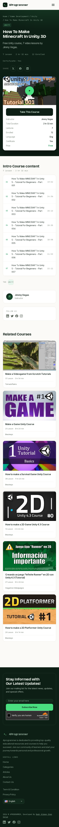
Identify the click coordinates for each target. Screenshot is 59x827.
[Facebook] (16, 316)
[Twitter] (12, 316)
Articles (6, 772)
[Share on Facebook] (20, 68)
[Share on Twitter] (13, 68)
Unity (34, 16)
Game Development (19, 16)
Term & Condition (11, 789)
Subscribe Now (29, 707)
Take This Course (29, 111)
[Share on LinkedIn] (27, 68)
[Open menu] (53, 5)
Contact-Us (8, 782)
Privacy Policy (9, 794)
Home (5, 16)
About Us (7, 777)
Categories (8, 767)
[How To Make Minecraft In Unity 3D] (29, 90)
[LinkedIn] (7, 316)
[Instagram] (21, 316)
